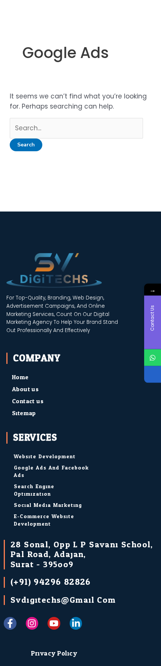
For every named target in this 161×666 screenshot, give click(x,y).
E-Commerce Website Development (44, 520)
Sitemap (24, 413)
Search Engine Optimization (34, 490)
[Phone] (152, 374)
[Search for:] (76, 128)
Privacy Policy (54, 653)
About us (25, 389)
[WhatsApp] (152, 357)
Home (20, 377)
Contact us (27, 401)
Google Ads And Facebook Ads (51, 471)
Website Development (45, 456)
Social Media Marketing (48, 505)
